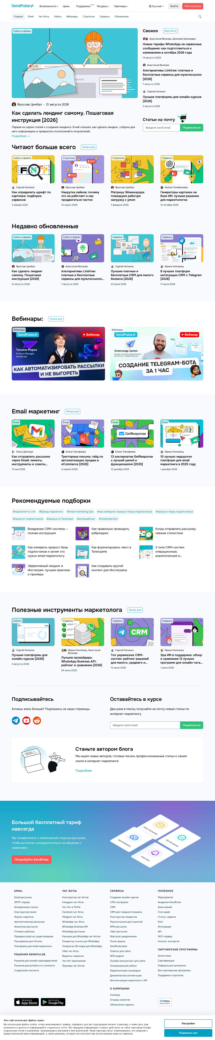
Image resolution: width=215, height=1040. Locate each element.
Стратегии (89, 16)
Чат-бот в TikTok (71, 907)
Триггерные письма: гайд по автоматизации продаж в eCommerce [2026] (82, 460)
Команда (115, 994)
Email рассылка (23, 897)
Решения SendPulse (30, 954)
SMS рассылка (118, 926)
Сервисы (105, 16)
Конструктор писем (25, 911)
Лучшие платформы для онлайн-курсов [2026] (29, 657)
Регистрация (192, 6)
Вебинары (72, 16)
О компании (119, 988)
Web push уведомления (123, 936)
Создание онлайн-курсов (124, 897)
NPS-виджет (117, 955)
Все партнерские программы (174, 970)
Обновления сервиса (122, 1004)
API (160, 931)
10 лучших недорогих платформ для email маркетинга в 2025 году (178, 460)
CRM (112, 907)
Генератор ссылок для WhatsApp (80, 941)
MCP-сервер (165, 936)
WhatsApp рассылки (73, 931)
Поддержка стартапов (170, 975)
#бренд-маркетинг (51, 511)
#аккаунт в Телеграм (60, 519)
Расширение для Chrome (28, 941)
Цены (66, 6)
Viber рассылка (118, 931)
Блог (160, 921)
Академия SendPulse (169, 902)
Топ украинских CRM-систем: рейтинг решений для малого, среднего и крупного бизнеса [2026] (130, 660)
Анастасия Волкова (160, 38)
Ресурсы (102, 6)
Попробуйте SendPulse (32, 859)
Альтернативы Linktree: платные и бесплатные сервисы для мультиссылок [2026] (172, 75)
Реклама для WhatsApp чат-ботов (81, 936)
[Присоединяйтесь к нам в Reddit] (37, 721)
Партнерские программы (178, 949)
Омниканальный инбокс (123, 965)
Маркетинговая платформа (125, 970)
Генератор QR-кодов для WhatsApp (82, 946)
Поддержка (83, 6)
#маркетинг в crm (24, 511)
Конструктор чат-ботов (75, 897)
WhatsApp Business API (75, 926)
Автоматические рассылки (29, 921)
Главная (18, 16)
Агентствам (164, 955)
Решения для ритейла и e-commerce (34, 965)
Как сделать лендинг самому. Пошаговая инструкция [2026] (27, 275)
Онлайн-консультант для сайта (127, 960)
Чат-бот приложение (74, 960)
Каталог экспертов (168, 941)
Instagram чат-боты (73, 902)
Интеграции (164, 926)
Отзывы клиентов (120, 999)
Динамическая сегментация (125, 975)
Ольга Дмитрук (24, 451)
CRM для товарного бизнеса (126, 911)
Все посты (170, 30)
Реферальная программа (172, 965)
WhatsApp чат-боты (73, 921)
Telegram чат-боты (72, 916)
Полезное (165, 891)
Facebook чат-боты (73, 911)
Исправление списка (26, 907)
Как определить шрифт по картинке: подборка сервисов (31, 196)
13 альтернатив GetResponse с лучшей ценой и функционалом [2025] (132, 460)
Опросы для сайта (120, 951)
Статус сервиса (167, 916)
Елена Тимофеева (76, 451)
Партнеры (120, 6)
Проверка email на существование (33, 936)
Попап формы (117, 941)
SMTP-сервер (22, 902)
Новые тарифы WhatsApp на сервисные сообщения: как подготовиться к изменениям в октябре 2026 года (172, 48)
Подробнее (83, 770)
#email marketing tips (80, 511)
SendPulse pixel (118, 946)
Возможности (47, 6)
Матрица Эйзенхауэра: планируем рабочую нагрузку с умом (128, 196)
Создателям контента (26, 970)
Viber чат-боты (70, 951)
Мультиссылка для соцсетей (126, 921)
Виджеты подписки (73, 955)
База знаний (165, 907)
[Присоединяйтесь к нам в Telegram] (16, 721)
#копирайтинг (86, 519)
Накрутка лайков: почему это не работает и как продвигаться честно (80, 196)
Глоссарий (164, 911)
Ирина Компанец (174, 266)
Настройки (188, 1023)
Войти (174, 6)
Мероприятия (165, 897)
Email (31, 16)
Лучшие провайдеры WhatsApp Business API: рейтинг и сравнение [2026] (81, 661)
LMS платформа (119, 902)
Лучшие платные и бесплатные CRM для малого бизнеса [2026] (132, 275)
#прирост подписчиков (28, 519)
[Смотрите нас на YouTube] (26, 721)
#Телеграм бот (108, 519)
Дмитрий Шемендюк (184, 38)
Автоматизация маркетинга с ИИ (128, 980)
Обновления (121, 16)
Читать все (88, 147)
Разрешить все (188, 1032)
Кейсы (57, 16)
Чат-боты (44, 16)
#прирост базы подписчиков (174, 511)
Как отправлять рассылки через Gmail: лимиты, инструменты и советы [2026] (31, 462)
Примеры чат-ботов (73, 965)
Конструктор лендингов (123, 916)
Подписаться (191, 127)
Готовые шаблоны (24, 931)
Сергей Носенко (156, 91)
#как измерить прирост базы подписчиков (124, 511)
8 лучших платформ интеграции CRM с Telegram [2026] (181, 275)
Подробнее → (21, 136)
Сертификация (166, 960)
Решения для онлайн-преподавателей (35, 960)
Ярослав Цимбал (29, 104)
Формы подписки (24, 916)
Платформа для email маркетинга (33, 946)
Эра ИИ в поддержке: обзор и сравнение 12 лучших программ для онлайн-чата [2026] (181, 660)
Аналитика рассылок (26, 926)
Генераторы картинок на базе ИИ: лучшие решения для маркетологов (179, 196)
